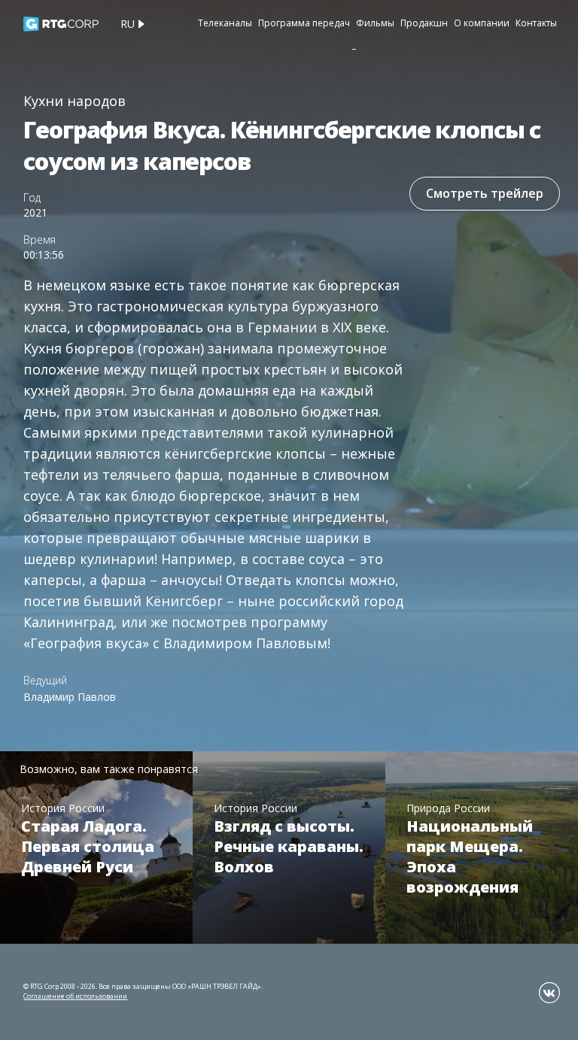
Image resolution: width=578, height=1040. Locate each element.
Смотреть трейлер (484, 193)
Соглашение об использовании (75, 996)
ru (127, 24)
